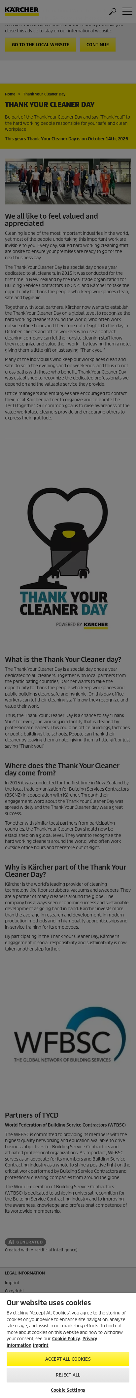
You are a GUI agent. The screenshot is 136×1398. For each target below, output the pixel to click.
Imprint (41, 1345)
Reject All (68, 1375)
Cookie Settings (68, 1390)
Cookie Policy (66, 1339)
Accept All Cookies (67, 1359)
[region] (68, 1345)
